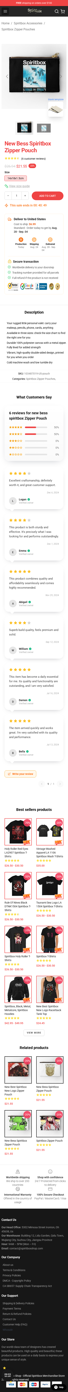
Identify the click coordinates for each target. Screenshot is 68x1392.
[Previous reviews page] (41, 784)
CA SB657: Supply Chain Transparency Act (27, 1285)
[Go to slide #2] (44, 128)
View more (34, 1032)
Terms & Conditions (14, 1270)
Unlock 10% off (7, 1375)
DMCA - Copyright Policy (17, 1280)
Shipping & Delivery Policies (18, 1303)
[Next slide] (61, 76)
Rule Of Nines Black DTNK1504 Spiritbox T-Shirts (18, 906)
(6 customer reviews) (33, 158)
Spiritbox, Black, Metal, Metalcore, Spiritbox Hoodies (18, 1010)
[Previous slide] (7, 76)
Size (7, 172)
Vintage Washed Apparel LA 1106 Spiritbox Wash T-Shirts (49, 852)
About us (8, 1264)
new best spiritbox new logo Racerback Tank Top (48, 1010)
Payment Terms (12, 1308)
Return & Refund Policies (17, 1313)
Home (5, 23)
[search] (56, 11)
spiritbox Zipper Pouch (49, 1140)
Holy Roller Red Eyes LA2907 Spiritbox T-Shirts (16, 852)
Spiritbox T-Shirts (46, 956)
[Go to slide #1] (24, 128)
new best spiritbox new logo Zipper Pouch (16, 1090)
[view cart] (62, 11)
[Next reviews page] (60, 784)
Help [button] (61, 1387)
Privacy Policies (12, 1275)
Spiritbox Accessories (28, 23)
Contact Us (9, 1319)
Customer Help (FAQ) (15, 1324)
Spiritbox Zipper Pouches (18, 29)
